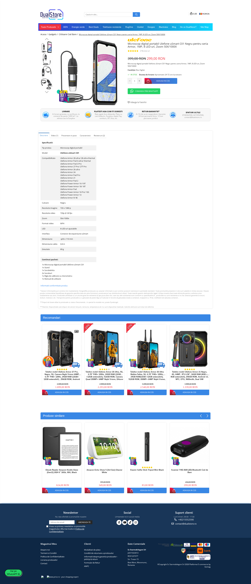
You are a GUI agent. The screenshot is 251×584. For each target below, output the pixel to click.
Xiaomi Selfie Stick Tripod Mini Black (147, 470)
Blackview (163, 27)
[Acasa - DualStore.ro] (55, 14)
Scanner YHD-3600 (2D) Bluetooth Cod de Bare (189, 471)
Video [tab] (54, 135)
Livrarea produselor (49, 560)
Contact (44, 563)
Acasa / (44, 34)
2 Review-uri (145, 51)
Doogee (151, 27)
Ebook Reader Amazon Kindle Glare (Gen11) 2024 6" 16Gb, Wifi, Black (62, 471)
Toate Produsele (49, 27)
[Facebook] (119, 522)
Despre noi (45, 549)
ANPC (86, 566)
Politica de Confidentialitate (52, 556)
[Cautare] (136, 14)
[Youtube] (124, 522)
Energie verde (78, 27)
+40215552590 (186, 519)
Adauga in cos (163, 81)
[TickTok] (130, 522)
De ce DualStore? (188, 27)
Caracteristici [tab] (85, 135)
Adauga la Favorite (138, 102)
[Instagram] (135, 522)
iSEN (65, 27)
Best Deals (94, 27)
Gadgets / (53, 34)
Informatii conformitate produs (54, 285)
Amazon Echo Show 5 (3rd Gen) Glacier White (104, 471)
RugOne (129, 27)
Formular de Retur (92, 562)
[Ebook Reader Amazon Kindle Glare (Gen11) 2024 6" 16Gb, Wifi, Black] (61, 446)
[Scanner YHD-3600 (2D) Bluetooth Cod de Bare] (189, 445)
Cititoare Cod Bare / (68, 34)
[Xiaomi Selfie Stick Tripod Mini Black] (147, 446)
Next (47, 91)
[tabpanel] (88, 72)
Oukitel (140, 27)
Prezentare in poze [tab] (69, 135)
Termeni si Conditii (49, 553)
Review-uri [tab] (99, 135)
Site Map (204, 27)
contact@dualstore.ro (186, 523)
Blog (174, 27)
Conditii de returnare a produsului (98, 553)
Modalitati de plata (92, 549)
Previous (47, 39)
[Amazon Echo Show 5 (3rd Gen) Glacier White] (104, 446)
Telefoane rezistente (112, 27)
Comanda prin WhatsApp (146, 91)
